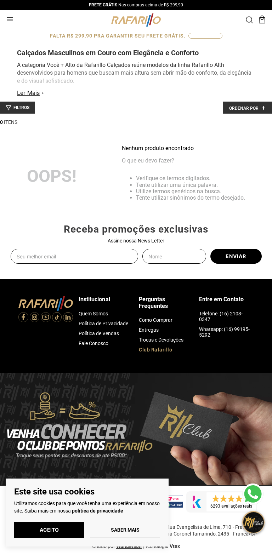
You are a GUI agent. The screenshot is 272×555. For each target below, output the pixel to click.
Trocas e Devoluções (161, 340)
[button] (17, 107)
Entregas (149, 330)
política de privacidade (97, 511)
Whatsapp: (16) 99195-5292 (224, 332)
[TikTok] (57, 318)
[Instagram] (35, 318)
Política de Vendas (99, 333)
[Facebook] (23, 318)
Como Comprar (155, 320)
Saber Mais (125, 530)
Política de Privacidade (103, 323)
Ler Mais (28, 92)
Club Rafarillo (155, 350)
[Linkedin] (68, 318)
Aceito (49, 530)
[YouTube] (46, 318)
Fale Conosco (93, 343)
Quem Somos (93, 313)
